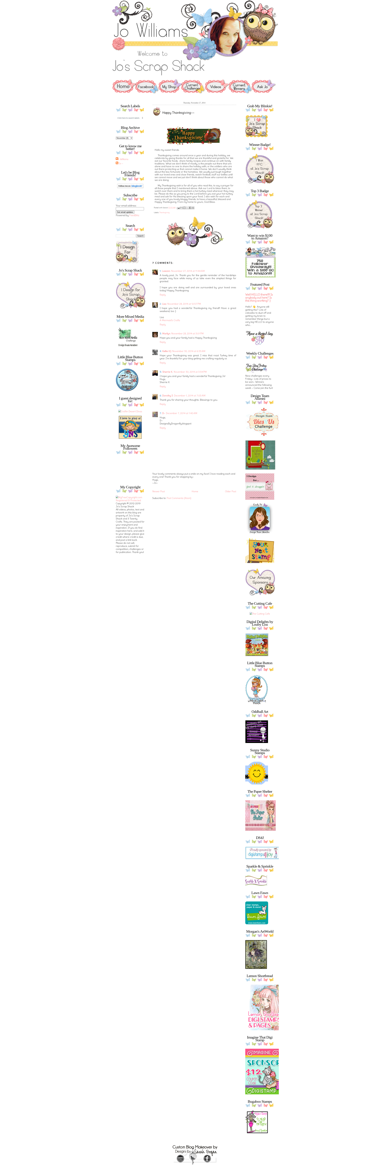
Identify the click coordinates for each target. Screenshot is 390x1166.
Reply (163, 294)
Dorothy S (167, 395)
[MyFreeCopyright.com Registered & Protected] (130, 500)
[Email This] (181, 207)
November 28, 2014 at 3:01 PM (187, 333)
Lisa (164, 303)
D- (163, 413)
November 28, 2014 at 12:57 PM (184, 303)
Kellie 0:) (166, 351)
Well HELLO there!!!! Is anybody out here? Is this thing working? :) (259, 297)
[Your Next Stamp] (130, 437)
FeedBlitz (134, 215)
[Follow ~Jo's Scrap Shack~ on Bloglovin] (130, 187)
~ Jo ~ (120, 163)
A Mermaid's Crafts (170, 320)
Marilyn (166, 333)
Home (195, 491)
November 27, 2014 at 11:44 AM (188, 270)
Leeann (166, 270)
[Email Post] (178, 208)
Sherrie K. (167, 371)
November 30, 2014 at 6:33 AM (188, 351)
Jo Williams (122, 159)
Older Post (230, 491)
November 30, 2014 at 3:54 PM (190, 371)
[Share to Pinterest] (193, 207)
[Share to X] (187, 207)
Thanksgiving (164, 212)
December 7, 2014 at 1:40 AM (181, 413)
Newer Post (158, 491)
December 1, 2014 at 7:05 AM (190, 395)
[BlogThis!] (184, 207)
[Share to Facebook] (190, 207)
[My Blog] (130, 411)
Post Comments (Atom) (179, 498)
